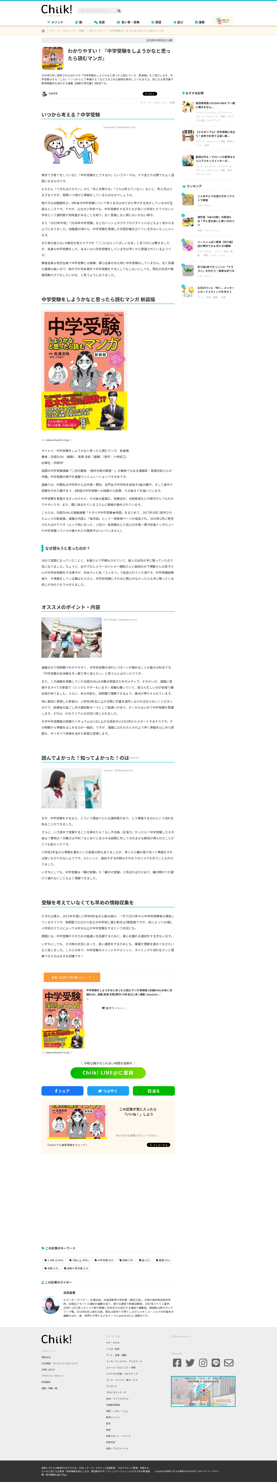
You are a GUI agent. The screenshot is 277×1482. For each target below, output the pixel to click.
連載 (202, 22)
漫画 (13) (52, 1268)
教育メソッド (113, 1417)
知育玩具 (110, 1442)
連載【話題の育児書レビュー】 (72, 977)
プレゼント (111, 1386)
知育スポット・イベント (118, 1435)
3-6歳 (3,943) (55, 1260)
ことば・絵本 (113, 1348)
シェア (64, 1091)
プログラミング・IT (116, 1392)
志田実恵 (53, 93)
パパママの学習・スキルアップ (122, 1373)
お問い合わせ (48, 1369)
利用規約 (46, 1382)
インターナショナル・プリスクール (214, 112)
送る (156, 1091)
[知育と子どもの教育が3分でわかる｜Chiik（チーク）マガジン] (56, 10)
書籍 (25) (164, 1260)
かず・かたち (204, 205)
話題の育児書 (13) (77, 1268)
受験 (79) (127, 1260)
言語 (102, 22)
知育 (207, 145)
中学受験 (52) (105, 1260)
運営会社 (46, 1357)
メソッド (57, 22)
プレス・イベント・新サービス (122, 1379)
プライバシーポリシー (52, 1375)
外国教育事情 (113, 1404)
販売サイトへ (114, 1008)
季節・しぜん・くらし (214, 255)
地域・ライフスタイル (117, 1398)
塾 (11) (145, 1260)
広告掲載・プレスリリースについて (59, 1363)
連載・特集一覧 (49, 1388)
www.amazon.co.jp (57, 440)
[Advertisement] (108, 1198)
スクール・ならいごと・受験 (158, 102)
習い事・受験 (130, 22)
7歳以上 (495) (80, 1260)
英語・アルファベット (208, 230)
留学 (108, 1423)
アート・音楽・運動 (207, 297)
